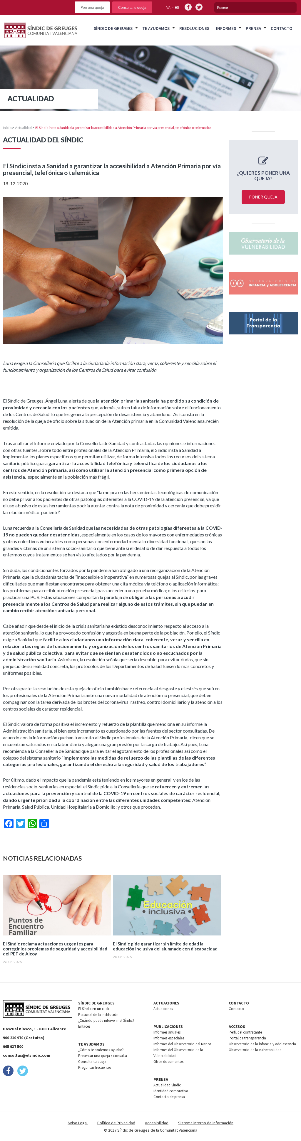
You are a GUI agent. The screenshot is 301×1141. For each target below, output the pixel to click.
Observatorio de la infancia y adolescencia (262, 1043)
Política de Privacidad (116, 1122)
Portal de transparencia (247, 1038)
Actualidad (23, 127)
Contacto (281, 28)
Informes (226, 28)
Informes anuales (166, 1032)
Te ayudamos (156, 28)
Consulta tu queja (132, 7)
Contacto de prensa (169, 1096)
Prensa (253, 28)
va (168, 7)
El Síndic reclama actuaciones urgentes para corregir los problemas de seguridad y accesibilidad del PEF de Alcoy (55, 948)
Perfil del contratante (245, 1032)
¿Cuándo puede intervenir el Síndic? (106, 1020)
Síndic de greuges (113, 28)
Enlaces (84, 1026)
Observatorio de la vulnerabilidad (255, 1049)
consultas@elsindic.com (26, 1055)
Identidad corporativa (170, 1090)
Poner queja (263, 196)
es (177, 7)
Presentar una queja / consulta (102, 1055)
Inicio (7, 127)
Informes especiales (168, 1038)
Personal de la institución (98, 1014)
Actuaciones (163, 1008)
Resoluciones (194, 28)
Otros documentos (168, 1061)
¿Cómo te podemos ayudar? (101, 1049)
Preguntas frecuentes (94, 1067)
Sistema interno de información (205, 1122)
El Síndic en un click (93, 1008)
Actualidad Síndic (167, 1085)
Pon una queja (92, 7)
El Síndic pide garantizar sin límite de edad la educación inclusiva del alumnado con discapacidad (165, 946)
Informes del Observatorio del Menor (182, 1043)
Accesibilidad (156, 1122)
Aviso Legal (78, 1122)
